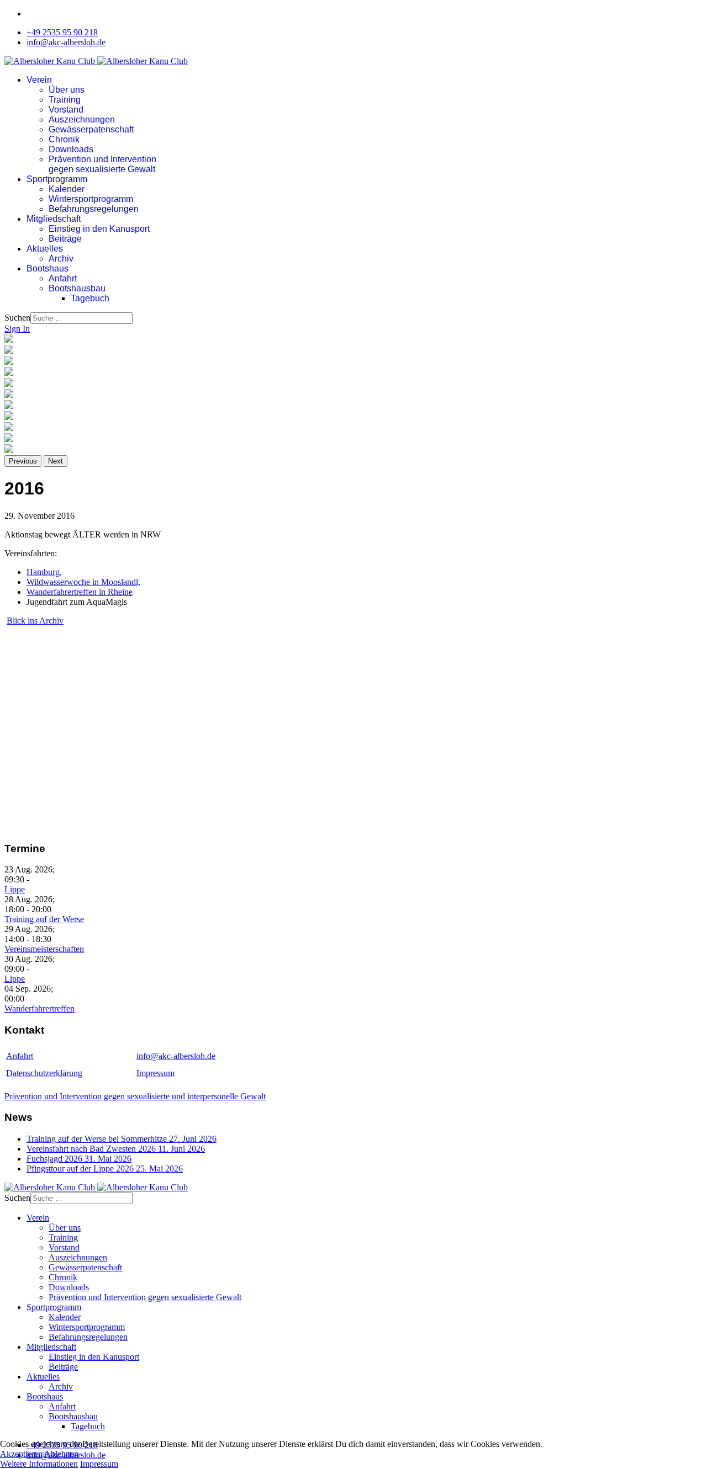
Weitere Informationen (39, 1463)
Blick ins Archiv (35, 620)
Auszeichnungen (82, 119)
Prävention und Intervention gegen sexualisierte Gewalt (102, 164)
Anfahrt (63, 278)
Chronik (64, 139)
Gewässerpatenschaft (91, 129)
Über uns (67, 89)
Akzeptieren (21, 1454)
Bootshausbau (77, 288)
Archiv (61, 258)
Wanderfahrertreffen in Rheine (80, 592)
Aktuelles (45, 248)
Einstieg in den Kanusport (99, 228)
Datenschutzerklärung (44, 1073)
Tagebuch (90, 298)
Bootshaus (47, 268)
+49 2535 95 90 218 (62, 32)
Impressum (155, 1073)
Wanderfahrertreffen (39, 1008)
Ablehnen (61, 1454)
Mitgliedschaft (54, 218)
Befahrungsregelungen (94, 209)
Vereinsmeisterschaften (44, 949)
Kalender (67, 189)
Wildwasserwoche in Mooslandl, (83, 582)
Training (65, 99)
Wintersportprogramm (91, 199)
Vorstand (66, 109)
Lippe (14, 889)
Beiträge (65, 238)
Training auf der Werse (44, 919)
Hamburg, (44, 572)
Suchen (17, 317)
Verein (39, 79)
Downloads (71, 149)
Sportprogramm (57, 179)
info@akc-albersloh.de (66, 42)
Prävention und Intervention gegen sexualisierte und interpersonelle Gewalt (135, 1096)
